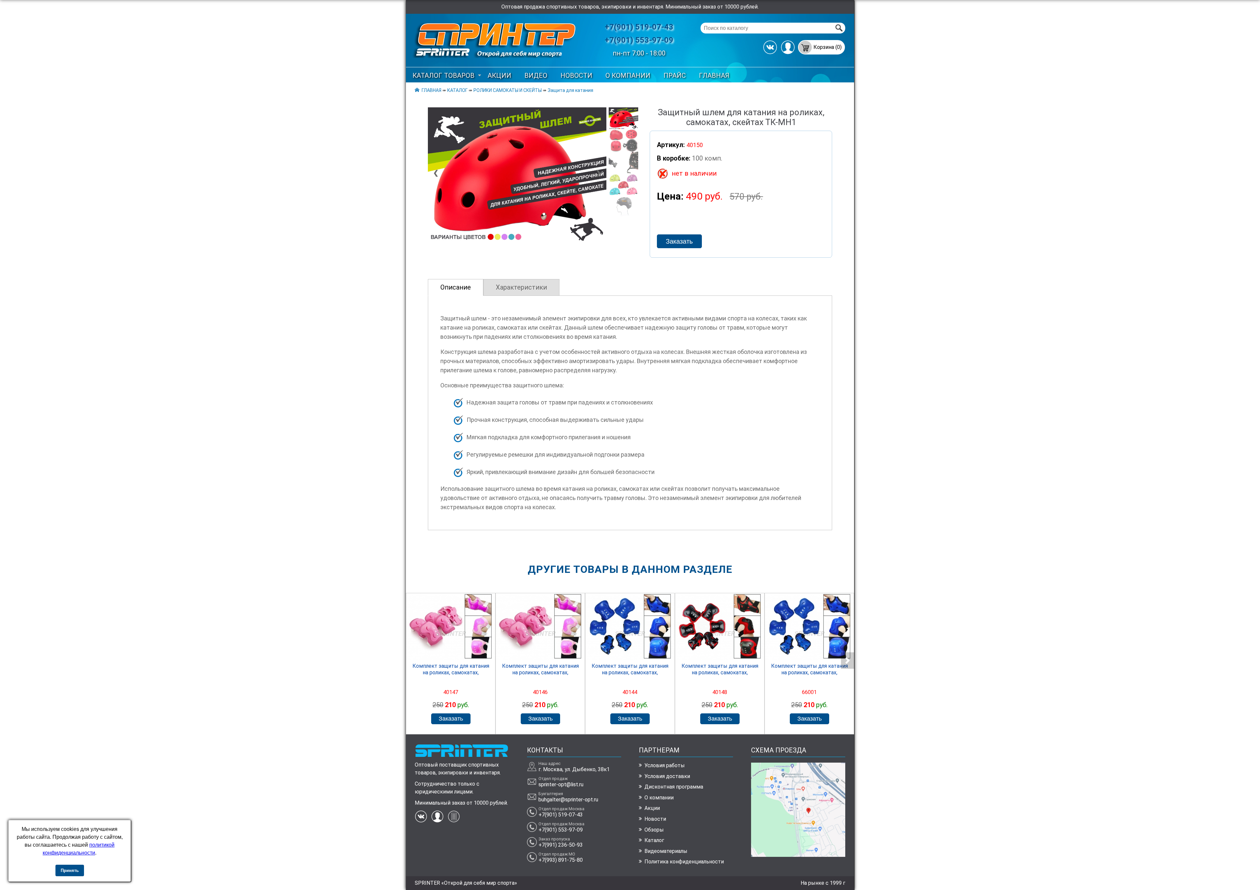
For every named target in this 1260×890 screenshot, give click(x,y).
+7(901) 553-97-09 (639, 40)
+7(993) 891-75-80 (560, 860)
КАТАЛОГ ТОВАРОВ (443, 75)
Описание (455, 287)
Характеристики (521, 287)
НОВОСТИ (576, 75)
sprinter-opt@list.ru (560, 784)
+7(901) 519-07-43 (639, 27)
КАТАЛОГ (457, 90)
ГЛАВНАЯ (714, 75)
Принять (70, 870)
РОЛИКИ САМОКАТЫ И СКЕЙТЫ (507, 90)
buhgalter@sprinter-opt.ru (568, 799)
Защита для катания (570, 90)
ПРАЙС (674, 75)
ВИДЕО (535, 75)
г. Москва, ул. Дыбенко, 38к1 (574, 769)
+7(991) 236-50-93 (560, 845)
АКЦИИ (499, 75)
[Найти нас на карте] (798, 855)
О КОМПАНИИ (627, 75)
